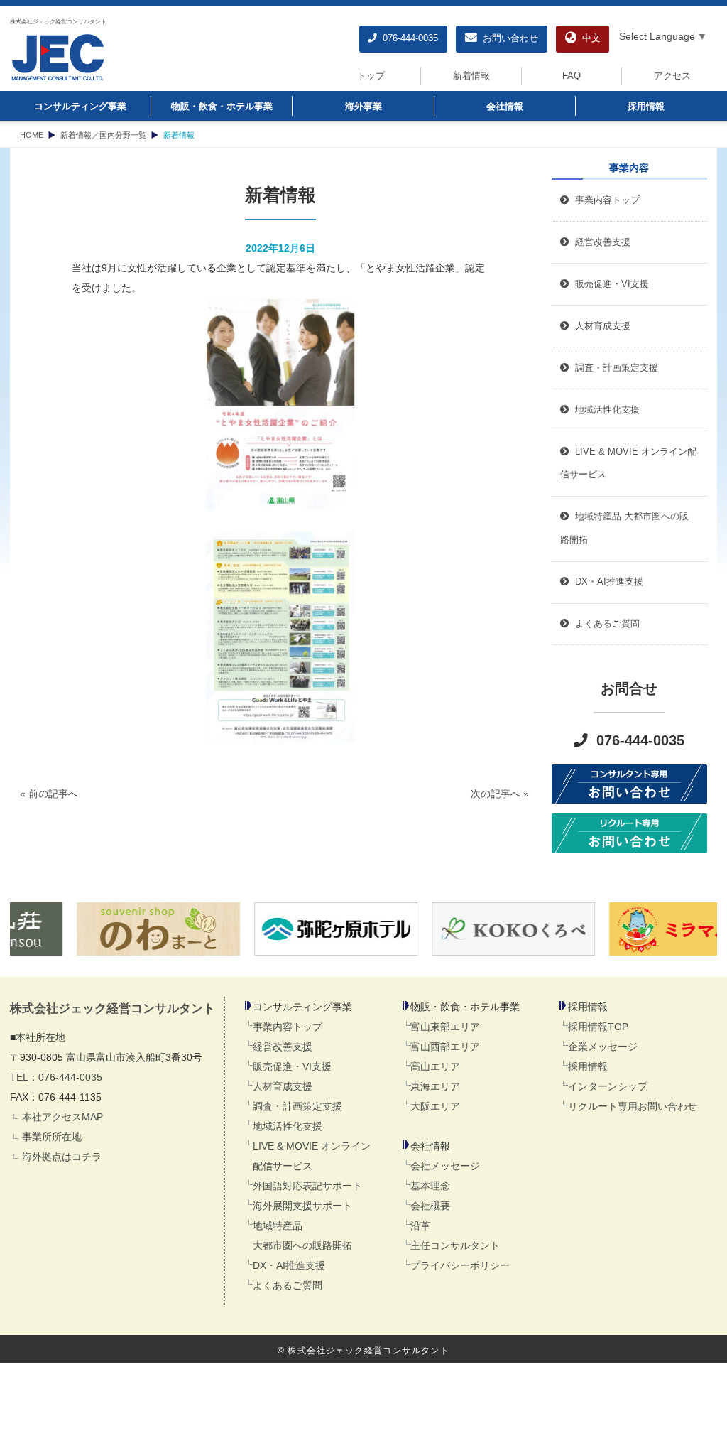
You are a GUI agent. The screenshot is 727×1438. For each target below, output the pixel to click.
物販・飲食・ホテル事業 (222, 107)
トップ (371, 76)
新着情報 (471, 76)
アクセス (672, 76)
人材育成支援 (282, 1086)
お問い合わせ (507, 38)
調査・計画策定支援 (297, 1106)
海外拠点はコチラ (62, 1156)
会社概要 (430, 1205)
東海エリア (435, 1086)
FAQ (571, 76)
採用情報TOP (598, 1026)
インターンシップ (607, 1086)
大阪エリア (435, 1106)
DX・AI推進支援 (289, 1265)
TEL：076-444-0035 (56, 1077)
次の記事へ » (500, 793)
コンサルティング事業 (80, 107)
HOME (31, 135)
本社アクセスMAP (62, 1117)
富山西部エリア (445, 1046)
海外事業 (363, 107)
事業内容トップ (604, 200)
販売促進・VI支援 (292, 1066)
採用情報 (646, 107)
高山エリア (435, 1066)
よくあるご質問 (287, 1285)
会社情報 (504, 107)
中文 (588, 38)
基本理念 (430, 1185)
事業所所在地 (52, 1136)
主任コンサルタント (455, 1245)
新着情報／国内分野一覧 (103, 135)
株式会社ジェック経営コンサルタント (58, 21)
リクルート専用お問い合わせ (632, 1106)
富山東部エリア (445, 1026)
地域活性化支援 (287, 1126)
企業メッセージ (603, 1046)
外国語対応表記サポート (307, 1185)
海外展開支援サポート (302, 1205)
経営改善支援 (599, 242)
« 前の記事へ (49, 793)
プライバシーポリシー (460, 1265)
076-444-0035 (407, 38)
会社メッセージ (445, 1166)
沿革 (420, 1225)
